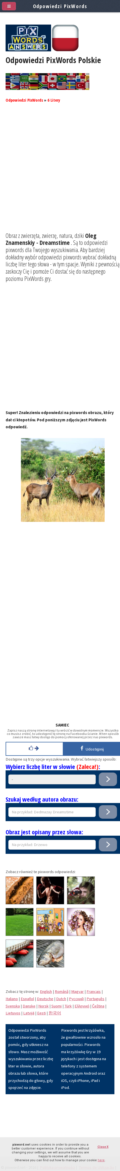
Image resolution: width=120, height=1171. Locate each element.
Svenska (13, 1006)
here (101, 1160)
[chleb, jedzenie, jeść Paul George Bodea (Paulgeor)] (19, 902)
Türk (68, 1006)
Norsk (43, 1006)
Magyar (77, 991)
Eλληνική (82, 1006)
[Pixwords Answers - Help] (28, 49)
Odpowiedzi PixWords (24, 100)
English (46, 991)
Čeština (98, 1006)
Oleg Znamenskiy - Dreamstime (51, 239)
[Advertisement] (60, 172)
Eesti (41, 1012)
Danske (29, 1006)
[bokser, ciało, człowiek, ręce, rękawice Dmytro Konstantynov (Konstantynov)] (50, 902)
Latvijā (28, 1012)
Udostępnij (94, 749)
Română (61, 991)
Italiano (12, 998)
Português (95, 998)
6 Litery (53, 100)
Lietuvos (13, 1012)
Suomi (56, 1006)
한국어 (55, 1012)
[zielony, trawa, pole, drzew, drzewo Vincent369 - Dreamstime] (19, 934)
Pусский (76, 998)
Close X (103, 1146)
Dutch (61, 998)
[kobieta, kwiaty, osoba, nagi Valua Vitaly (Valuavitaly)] (81, 934)
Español (27, 998)
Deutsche (45, 998)
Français (94, 991)
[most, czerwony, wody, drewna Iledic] (19, 966)
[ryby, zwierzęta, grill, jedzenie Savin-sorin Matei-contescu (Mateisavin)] (50, 966)
